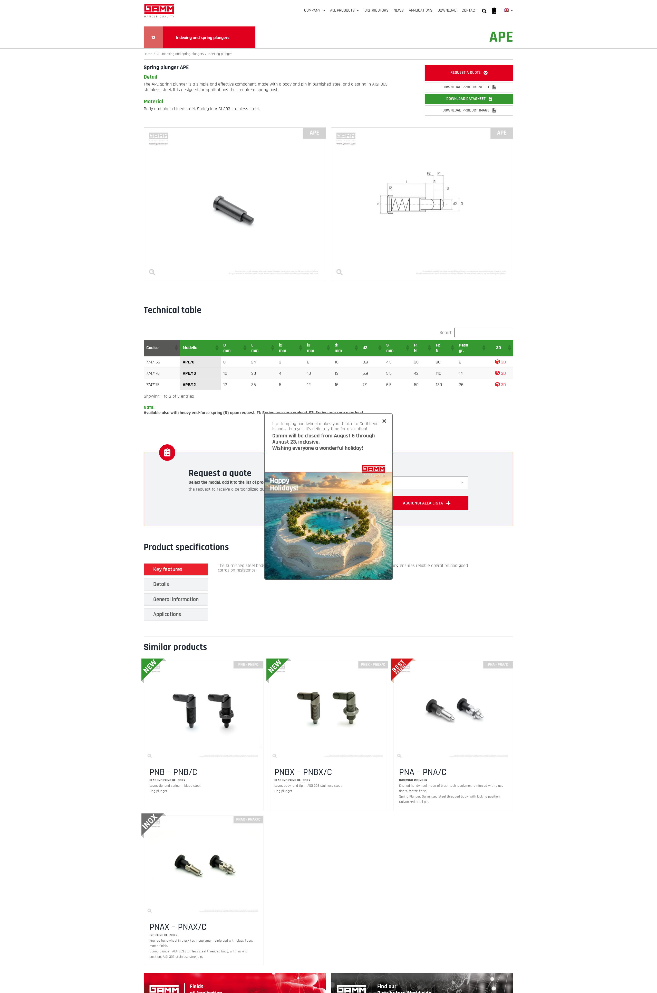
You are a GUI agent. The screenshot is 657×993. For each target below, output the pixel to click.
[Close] (384, 421)
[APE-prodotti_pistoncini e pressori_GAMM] (235, 130)
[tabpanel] (351, 593)
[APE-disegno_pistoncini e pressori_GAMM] (422, 130)
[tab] (176, 569)
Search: (446, 332)
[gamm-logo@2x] (159, 5)
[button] (176, 348)
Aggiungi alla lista (423, 503)
